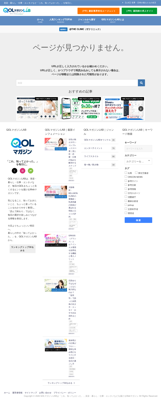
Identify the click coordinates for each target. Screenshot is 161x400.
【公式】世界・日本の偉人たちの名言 (140, 2)
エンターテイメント (99, 148)
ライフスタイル (99, 156)
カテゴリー (130, 155)
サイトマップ (31, 392)
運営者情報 (17, 392)
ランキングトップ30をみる (22, 248)
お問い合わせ (45, 392)
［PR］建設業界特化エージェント (98, 10)
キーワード (130, 142)
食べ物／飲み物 (99, 164)
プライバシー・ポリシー (65, 392)
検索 (138, 220)
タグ (127, 168)
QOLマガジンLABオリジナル (99, 139)
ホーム (7, 392)
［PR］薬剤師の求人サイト (139, 10)
